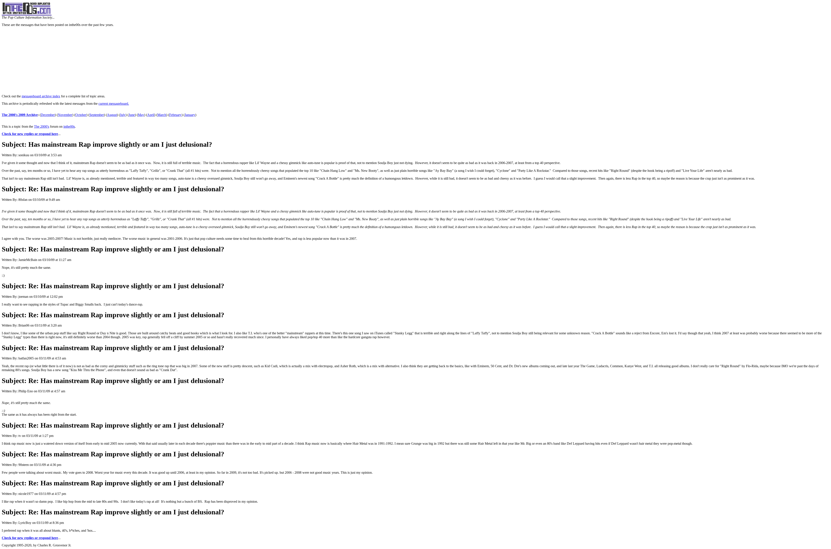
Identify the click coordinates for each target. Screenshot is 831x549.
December (48, 115)
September (96, 115)
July (123, 115)
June (132, 115)
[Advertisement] (415, 60)
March (161, 115)
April (150, 115)
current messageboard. (113, 103)
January (190, 115)
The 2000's (41, 126)
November (65, 115)
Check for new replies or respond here (30, 134)
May (141, 115)
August (112, 115)
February (175, 115)
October (80, 115)
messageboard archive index (41, 96)
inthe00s (69, 126)
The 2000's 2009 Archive (20, 115)
